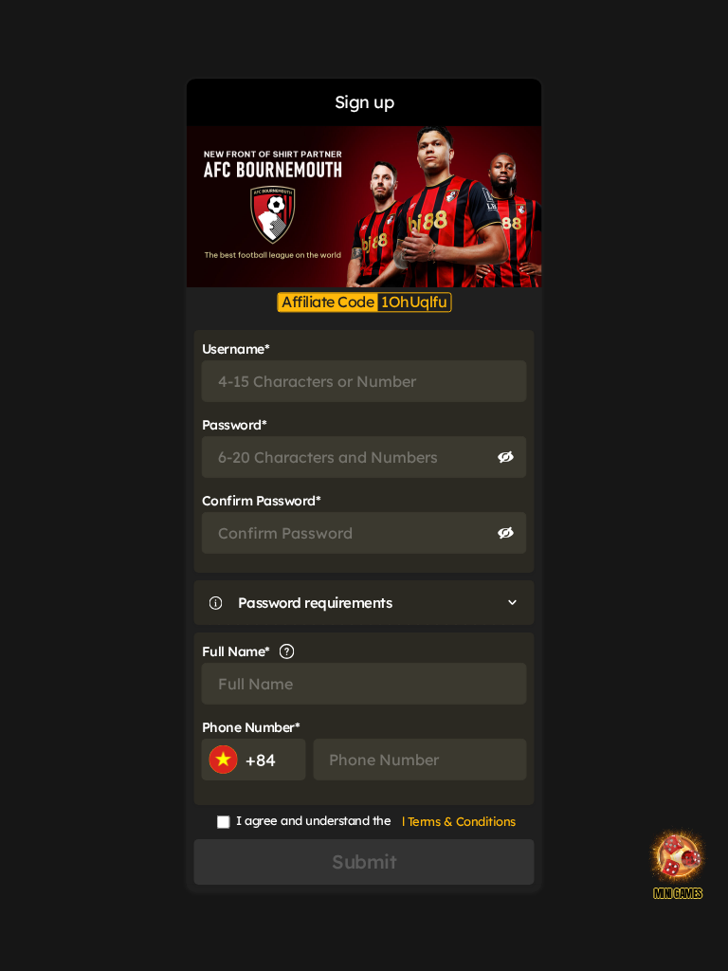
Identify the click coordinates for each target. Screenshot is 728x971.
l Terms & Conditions (459, 821)
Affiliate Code (327, 302)
